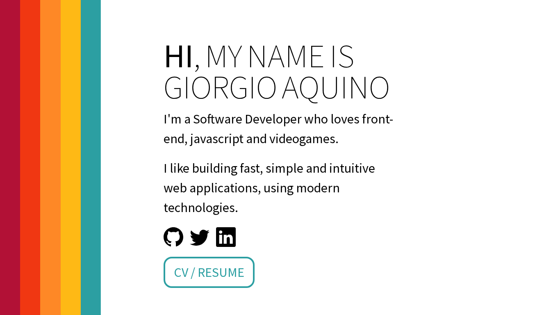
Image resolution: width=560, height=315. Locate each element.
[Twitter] (199, 237)
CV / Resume (209, 272)
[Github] (173, 237)
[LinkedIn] (226, 237)
